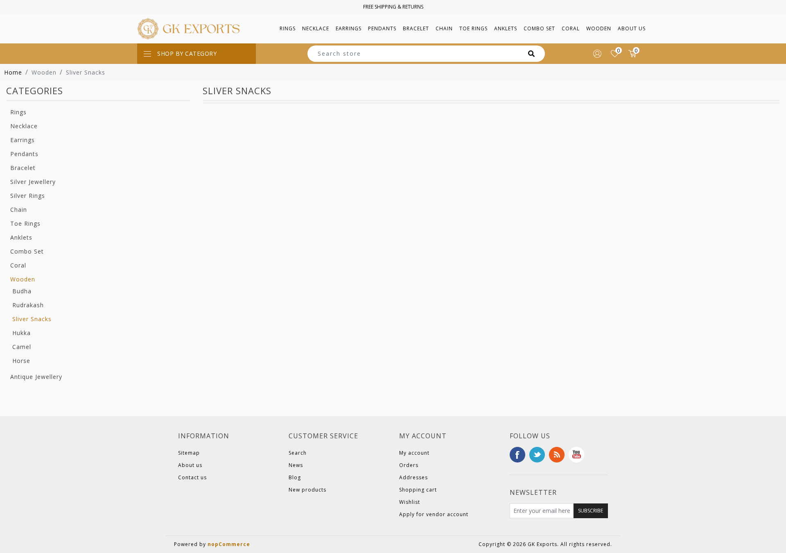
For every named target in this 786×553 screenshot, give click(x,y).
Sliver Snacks (32, 319)
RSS (557, 454)
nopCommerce (229, 544)
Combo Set (27, 251)
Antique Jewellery (36, 377)
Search (298, 452)
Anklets (21, 237)
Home (13, 72)
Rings (18, 112)
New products (307, 489)
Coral (18, 265)
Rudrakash (28, 305)
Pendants (24, 154)
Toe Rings (25, 223)
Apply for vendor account (433, 514)
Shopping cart (418, 489)
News (296, 465)
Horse (21, 361)
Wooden (22, 279)
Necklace (24, 126)
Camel (21, 347)
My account (414, 452)
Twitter (537, 454)
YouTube (576, 454)
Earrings (22, 140)
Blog (295, 477)
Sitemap (189, 452)
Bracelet (23, 168)
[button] (287, 28)
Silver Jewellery (33, 182)
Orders (408, 465)
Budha (22, 291)
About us (632, 28)
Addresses (413, 477)
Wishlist (409, 502)
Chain (18, 209)
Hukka (21, 333)
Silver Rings (27, 195)
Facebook (517, 454)
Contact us (192, 477)
